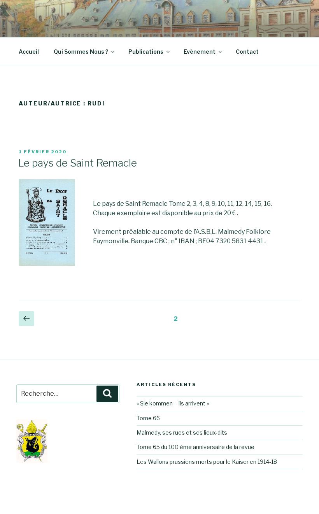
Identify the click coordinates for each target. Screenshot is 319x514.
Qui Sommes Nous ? (81, 51)
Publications (145, 51)
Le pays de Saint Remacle (77, 163)
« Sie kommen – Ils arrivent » (173, 403)
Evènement (200, 51)
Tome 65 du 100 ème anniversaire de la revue (195, 447)
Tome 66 (148, 418)
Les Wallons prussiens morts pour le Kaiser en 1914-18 (207, 461)
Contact (247, 51)
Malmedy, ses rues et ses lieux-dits (182, 432)
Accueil (29, 51)
